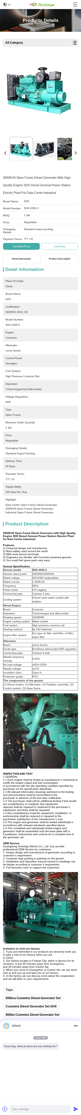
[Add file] (5, 1109)
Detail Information (21, 259)
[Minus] (75, 1025)
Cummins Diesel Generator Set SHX (31, 1006)
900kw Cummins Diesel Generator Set (32, 1014)
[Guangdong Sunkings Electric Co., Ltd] (42, 4)
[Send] (76, 1109)
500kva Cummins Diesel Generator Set (33, 998)
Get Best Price (21, 246)
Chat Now (59, 246)
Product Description (59, 259)
